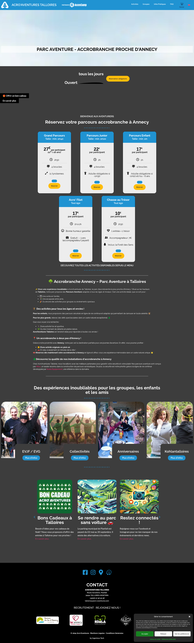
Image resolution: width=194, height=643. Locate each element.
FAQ (171, 4)
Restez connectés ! (97, 520)
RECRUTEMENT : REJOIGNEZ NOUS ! (97, 607)
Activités (134, 4)
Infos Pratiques (160, 4)
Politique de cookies (155, 639)
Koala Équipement (55, 369)
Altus (38, 366)
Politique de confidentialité (169, 639)
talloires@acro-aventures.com (97, 601)
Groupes (146, 4)
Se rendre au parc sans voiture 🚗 (55, 520)
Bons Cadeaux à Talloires (139, 520)
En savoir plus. (42, 538)
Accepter (144, 634)
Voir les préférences (182, 634)
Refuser (163, 634)
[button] (189, 616)
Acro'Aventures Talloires (34, 5)
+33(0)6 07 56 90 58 (97, 598)
